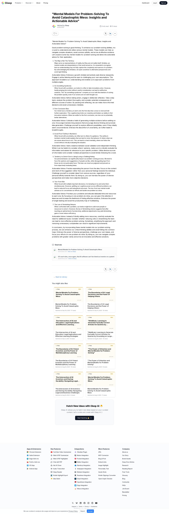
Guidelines (94, 506)
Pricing (46, 3)
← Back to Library (60, 277)
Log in (155, 3)
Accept (90, 511)
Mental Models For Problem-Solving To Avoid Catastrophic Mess (80, 249)
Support (74, 506)
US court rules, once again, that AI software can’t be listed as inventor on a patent (86, 256)
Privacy (87, 506)
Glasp (67, 25)
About (38, 3)
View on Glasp (72, 251)
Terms (80, 506)
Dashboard (145, 3)
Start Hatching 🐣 (83, 418)
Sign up (163, 3)
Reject (82, 511)
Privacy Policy (73, 511)
